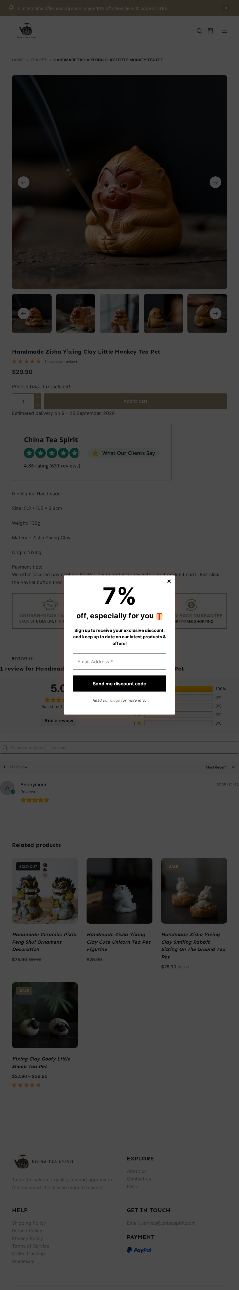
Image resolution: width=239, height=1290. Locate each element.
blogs (115, 700)
